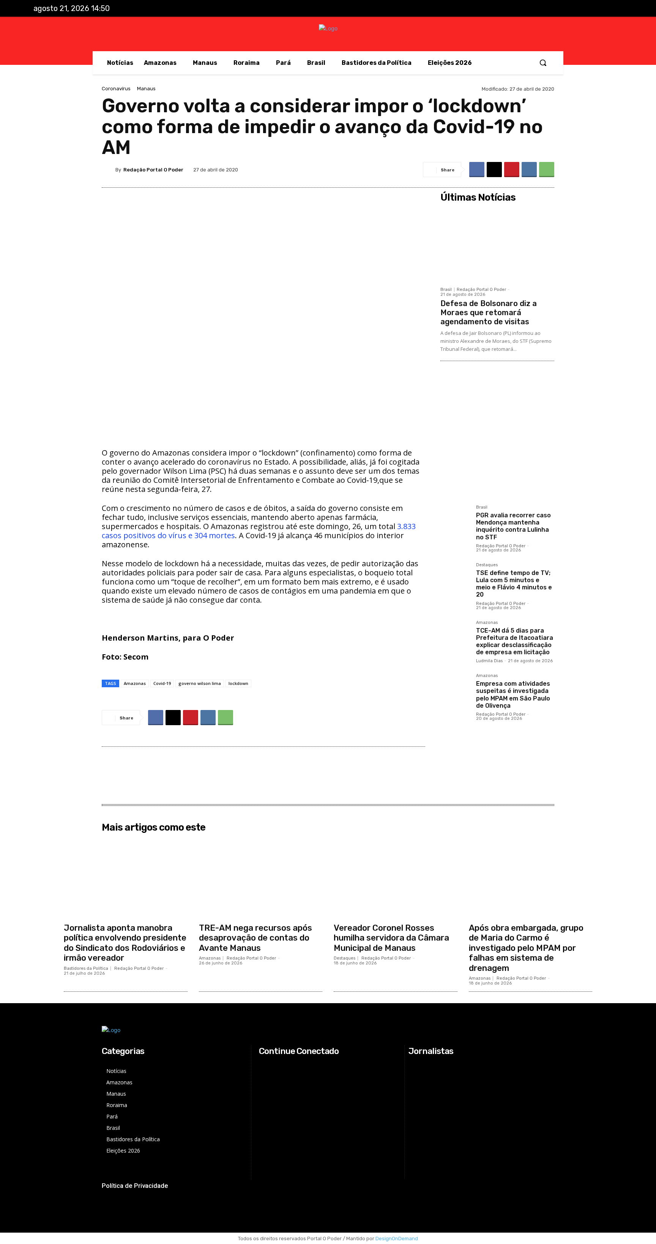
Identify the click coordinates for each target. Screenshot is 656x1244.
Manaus (146, 88)
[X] (599, 9)
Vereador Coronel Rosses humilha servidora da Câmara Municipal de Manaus (391, 938)
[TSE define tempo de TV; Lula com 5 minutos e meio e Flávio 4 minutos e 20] (455, 577)
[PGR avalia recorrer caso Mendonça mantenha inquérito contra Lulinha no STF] (455, 520)
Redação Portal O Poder (153, 169)
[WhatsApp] (546, 169)
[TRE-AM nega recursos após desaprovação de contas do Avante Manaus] (261, 877)
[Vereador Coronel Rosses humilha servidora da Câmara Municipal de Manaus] (395, 877)
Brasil (446, 289)
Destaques (487, 565)
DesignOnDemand (396, 1238)
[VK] (529, 169)
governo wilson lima (199, 683)
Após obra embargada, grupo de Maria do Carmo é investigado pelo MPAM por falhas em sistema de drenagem (526, 948)
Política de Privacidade (135, 1185)
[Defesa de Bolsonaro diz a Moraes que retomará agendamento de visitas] (497, 244)
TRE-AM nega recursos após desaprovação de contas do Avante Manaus (255, 938)
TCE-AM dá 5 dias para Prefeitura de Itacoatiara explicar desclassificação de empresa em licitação (514, 641)
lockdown (238, 683)
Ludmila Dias (489, 660)
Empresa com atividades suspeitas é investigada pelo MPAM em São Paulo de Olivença (513, 694)
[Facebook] (568, 9)
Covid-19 (162, 683)
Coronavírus (116, 88)
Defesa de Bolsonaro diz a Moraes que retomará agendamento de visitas (488, 312)
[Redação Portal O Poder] (108, 169)
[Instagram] (583, 9)
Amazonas (135, 683)
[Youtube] (615, 9)
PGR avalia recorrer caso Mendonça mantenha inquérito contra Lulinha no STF (513, 526)
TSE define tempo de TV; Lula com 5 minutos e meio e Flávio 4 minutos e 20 (514, 583)
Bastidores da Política (86, 968)
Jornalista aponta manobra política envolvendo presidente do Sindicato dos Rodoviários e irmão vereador (125, 943)
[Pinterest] (511, 169)
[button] (542, 62)
